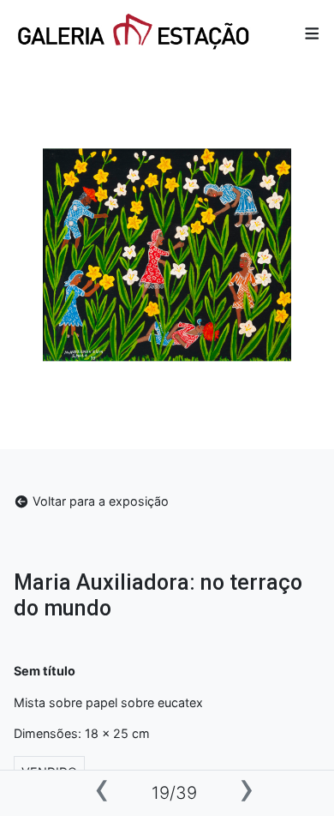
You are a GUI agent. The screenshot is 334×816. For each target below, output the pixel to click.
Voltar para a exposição (99, 501)
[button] (312, 33)
